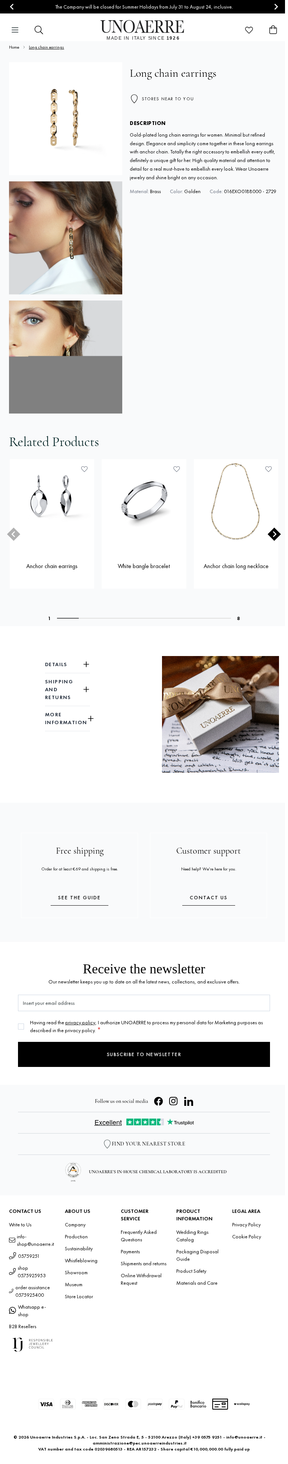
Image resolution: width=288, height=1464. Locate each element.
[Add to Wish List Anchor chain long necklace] (268, 469)
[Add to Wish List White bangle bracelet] (176, 469)
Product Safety (191, 1271)
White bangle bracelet (144, 566)
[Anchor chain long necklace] (236, 501)
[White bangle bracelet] (144, 501)
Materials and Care (197, 1283)
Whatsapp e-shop (32, 1310)
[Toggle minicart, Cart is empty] (273, 30)
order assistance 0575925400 (32, 1291)
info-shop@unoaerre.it (35, 1240)
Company (75, 1224)
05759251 (29, 1256)
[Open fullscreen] (65, 118)
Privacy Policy (246, 1224)
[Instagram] (173, 1101)
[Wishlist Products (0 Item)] (249, 30)
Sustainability (79, 1248)
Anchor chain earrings (52, 566)
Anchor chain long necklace (236, 566)
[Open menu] (15, 29)
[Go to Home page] (144, 30)
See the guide (79, 897)
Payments (130, 1251)
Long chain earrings (46, 47)
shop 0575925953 (32, 1272)
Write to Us (20, 1224)
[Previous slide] (13, 534)
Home (14, 47)
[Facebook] (158, 1101)
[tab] (68, 618)
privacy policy (80, 1022)
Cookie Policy (246, 1236)
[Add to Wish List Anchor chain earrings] (84, 469)
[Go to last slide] (12, 7)
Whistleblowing (81, 1260)
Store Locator (79, 1296)
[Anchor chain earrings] (52, 501)
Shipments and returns (143, 1263)
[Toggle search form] (39, 30)
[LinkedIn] (188, 1101)
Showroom (76, 1272)
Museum (73, 1284)
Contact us (209, 897)
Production (76, 1236)
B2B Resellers (22, 1326)
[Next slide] (276, 7)
